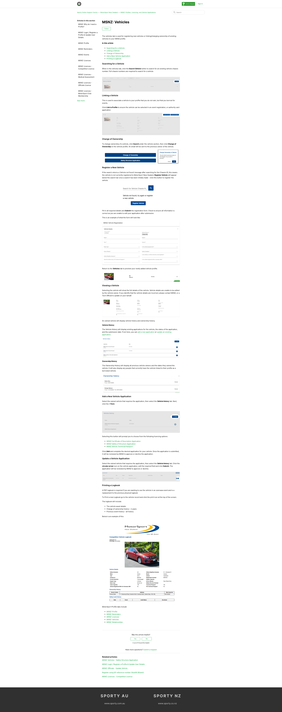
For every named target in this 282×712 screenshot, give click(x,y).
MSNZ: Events (83, 55)
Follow (106, 28)
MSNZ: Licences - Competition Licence (86, 67)
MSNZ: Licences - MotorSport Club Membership (85, 93)
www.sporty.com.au (114, 703)
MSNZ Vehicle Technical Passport (120, 446)
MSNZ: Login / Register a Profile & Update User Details (87, 34)
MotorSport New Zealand (109, 12)
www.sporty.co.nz (167, 703)
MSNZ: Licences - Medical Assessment (86, 75)
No (147, 639)
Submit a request (150, 650)
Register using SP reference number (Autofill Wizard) (123, 672)
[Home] (79, 4)
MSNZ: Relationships (115, 622)
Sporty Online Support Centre (87, 12)
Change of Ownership (115, 53)
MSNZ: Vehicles (113, 619)
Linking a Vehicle (113, 51)
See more (81, 101)
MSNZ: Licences (84, 60)
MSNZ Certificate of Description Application (124, 441)
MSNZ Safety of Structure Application (121, 444)
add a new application (146, 332)
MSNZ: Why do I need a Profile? (87, 25)
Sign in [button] (200, 4)
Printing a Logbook (114, 59)
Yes (135, 639)
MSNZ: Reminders (85, 49)
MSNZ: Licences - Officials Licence (85, 84)
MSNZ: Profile (83, 43)
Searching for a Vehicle (116, 48)
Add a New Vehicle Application (118, 56)
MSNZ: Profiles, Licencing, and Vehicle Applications (138, 12)
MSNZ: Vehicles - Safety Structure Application (120, 660)
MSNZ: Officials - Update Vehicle (114, 668)
